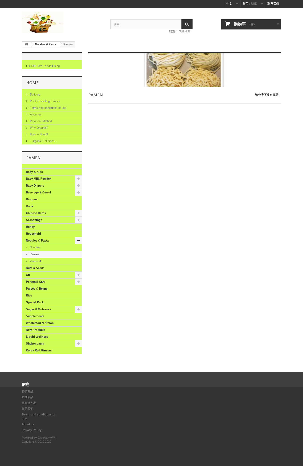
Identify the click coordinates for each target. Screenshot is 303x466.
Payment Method (40, 121)
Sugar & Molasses (38, 309)
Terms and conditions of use (47, 107)
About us (35, 114)
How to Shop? (38, 134)
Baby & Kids (34, 172)
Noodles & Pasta (45, 44)
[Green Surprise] (63, 22)
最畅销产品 (29, 403)
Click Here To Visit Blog (44, 66)
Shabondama (35, 343)
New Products (35, 329)
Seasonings (34, 220)
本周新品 (27, 397)
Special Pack (35, 302)
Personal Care (35, 281)
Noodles (34, 247)
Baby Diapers (35, 185)
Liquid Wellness (37, 336)
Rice (29, 295)
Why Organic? (38, 127)
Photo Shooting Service (44, 101)
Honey (30, 226)
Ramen (34, 254)
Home (32, 82)
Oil (28, 275)
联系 (172, 31)
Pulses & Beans (36, 288)
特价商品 (27, 391)
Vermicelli (35, 261)
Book (29, 206)
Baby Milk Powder (38, 178)
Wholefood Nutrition (40, 323)
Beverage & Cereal (38, 192)
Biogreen (32, 199)
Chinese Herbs (36, 213)
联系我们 (273, 3)
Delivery (34, 94)
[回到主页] (26, 44)
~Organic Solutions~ (42, 141)
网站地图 (184, 31)
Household (33, 233)
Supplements (35, 316)
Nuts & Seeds (35, 268)
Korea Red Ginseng (39, 350)
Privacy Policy (31, 430)
